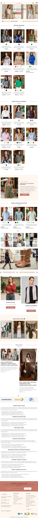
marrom (8, 142)
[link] (10, 21)
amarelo (6, 142)
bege (6, 67)
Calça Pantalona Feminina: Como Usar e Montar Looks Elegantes (9, 364)
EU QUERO (28, 488)
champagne (31, 142)
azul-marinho (8, 222)
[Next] (37, 218)
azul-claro (21, 67)
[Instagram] (28, 509)
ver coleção (19, 27)
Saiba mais (3, 371)
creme (28, 67)
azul (19, 44)
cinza (33, 222)
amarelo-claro (33, 67)
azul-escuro (28, 142)
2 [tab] (19, 17)
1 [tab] (18, 17)
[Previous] (1, 218)
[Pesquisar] (4, 3)
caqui (17, 67)
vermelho (15, 90)
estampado (6, 165)
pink (19, 90)
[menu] (1, 3)
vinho (31, 120)
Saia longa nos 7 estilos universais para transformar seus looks (28, 384)
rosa (3, 222)
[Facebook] (26, 509)
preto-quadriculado (19, 120)
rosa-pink (15, 67)
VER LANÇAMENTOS (12, 14)
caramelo (21, 142)
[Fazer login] (33, 3)
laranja (20, 165)
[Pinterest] (30, 509)
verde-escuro (33, 142)
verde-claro (31, 67)
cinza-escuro (32, 120)
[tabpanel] (6, 218)
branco (3, 142)
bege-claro (31, 222)
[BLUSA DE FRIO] (11, 288)
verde (6, 44)
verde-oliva (19, 142)
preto (6, 90)
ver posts (19, 346)
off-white (19, 67)
